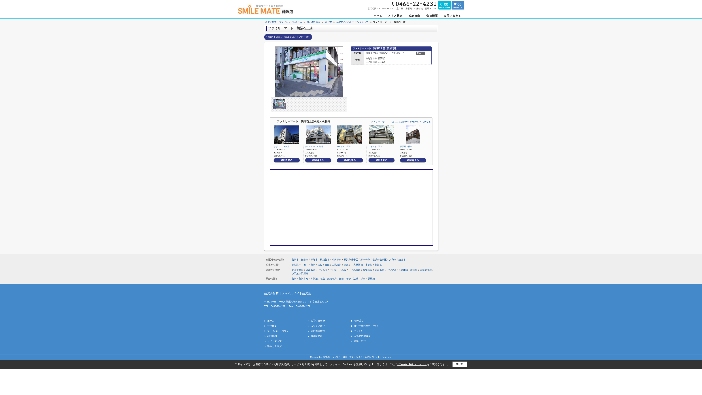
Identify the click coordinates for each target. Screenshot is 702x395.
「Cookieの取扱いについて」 (412, 364)
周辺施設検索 (318, 331)
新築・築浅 (360, 341)
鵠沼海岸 (297, 264)
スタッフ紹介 (318, 325)
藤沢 (313, 264)
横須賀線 (368, 270)
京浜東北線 (426, 270)
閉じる (459, 364)
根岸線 (414, 270)
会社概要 (272, 325)
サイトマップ (274, 341)
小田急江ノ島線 (338, 270)
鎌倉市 (304, 259)
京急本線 (404, 270)
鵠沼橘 (378, 264)
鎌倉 (341, 278)
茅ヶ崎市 (365, 259)
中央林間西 (357, 264)
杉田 (363, 278)
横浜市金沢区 (379, 259)
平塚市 (314, 259)
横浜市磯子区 (351, 259)
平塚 (348, 278)
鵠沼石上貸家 (406, 146)
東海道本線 (298, 270)
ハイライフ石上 (344, 146)
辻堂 (355, 278)
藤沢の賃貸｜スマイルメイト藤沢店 (287, 293)
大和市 (392, 259)
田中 (306, 264)
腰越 (327, 264)
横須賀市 (325, 259)
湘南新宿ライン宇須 (386, 270)
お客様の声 (316, 336)
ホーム (270, 320)
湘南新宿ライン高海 (317, 270)
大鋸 (320, 264)
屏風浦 (371, 278)
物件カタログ (274, 346)
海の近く (358, 320)
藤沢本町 (303, 278)
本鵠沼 (369, 264)
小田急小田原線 (300, 273)
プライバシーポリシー (279, 331)
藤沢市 (295, 259)
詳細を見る (286, 160)
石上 (322, 278)
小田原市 (336, 259)
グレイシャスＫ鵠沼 (314, 146)
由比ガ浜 (337, 264)
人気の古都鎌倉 (362, 336)
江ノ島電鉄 (355, 270)
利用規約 (272, 336)
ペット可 (358, 331)
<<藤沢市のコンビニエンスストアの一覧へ (288, 36)
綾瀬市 (402, 259)
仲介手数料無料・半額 (366, 325)
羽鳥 (346, 264)
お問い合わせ (318, 320)
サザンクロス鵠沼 (281, 146)
